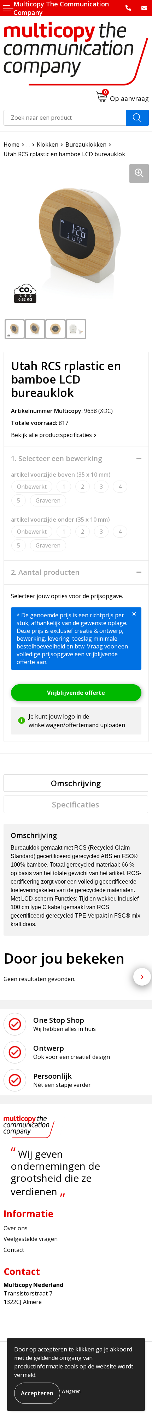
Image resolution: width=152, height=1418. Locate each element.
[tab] (76, 783)
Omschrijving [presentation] (76, 783)
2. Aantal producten (45, 572)
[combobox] (65, 118)
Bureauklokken (85, 144)
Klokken (47, 144)
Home (11, 144)
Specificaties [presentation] (75, 804)
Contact (14, 1250)
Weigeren (71, 1391)
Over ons (16, 1228)
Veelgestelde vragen (31, 1239)
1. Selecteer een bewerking (56, 458)
